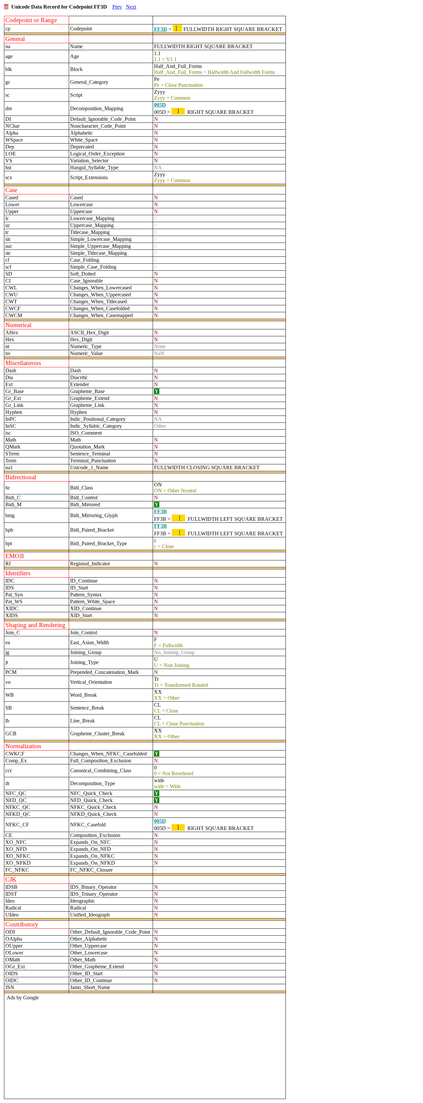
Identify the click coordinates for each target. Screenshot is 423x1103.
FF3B (160, 511)
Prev (117, 7)
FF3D (160, 29)
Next (131, 7)
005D (160, 105)
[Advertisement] (144, 1048)
